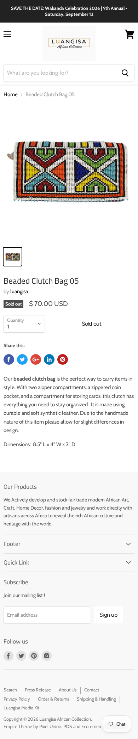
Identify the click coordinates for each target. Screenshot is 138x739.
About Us (67, 689)
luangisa (19, 291)
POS (67, 726)
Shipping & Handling (96, 699)
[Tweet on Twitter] (22, 359)
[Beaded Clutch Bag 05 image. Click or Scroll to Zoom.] (69, 173)
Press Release (38, 689)
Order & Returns (53, 699)
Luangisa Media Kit (21, 707)
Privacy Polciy (17, 699)
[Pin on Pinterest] (62, 359)
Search (10, 689)
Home (11, 95)
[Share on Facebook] (9, 359)
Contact (91, 689)
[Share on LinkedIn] (49, 359)
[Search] (125, 73)
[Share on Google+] (35, 359)
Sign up (108, 614)
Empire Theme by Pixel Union (32, 726)
